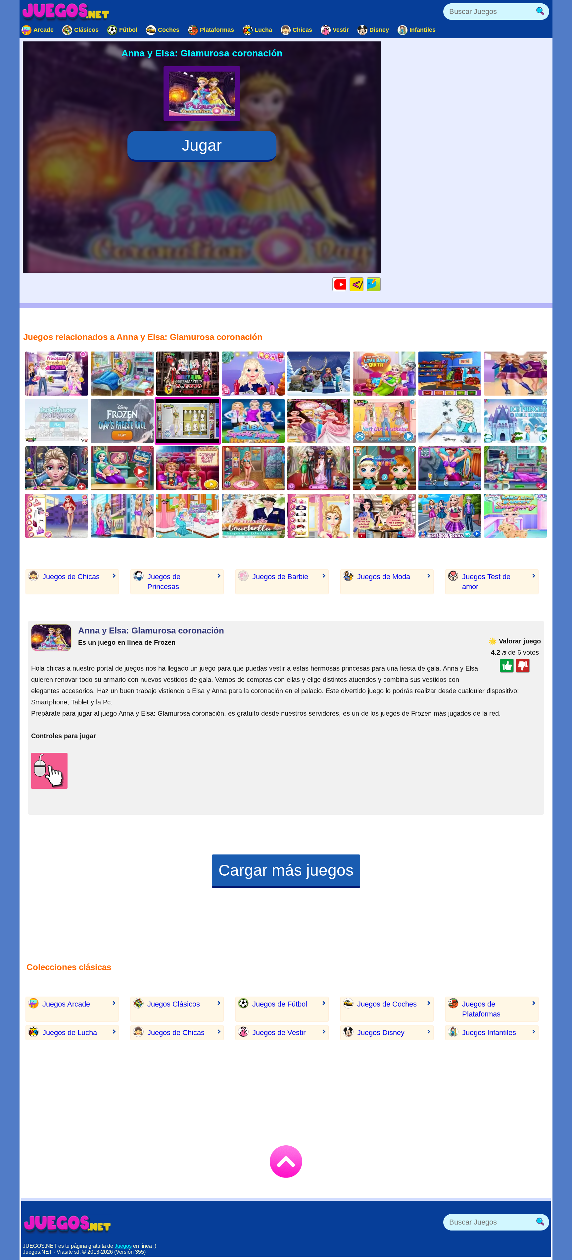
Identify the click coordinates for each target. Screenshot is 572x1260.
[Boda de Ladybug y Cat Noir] (318, 468)
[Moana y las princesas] (318, 421)
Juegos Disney (381, 1032)
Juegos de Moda (383, 577)
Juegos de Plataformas (481, 1009)
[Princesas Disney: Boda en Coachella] (253, 516)
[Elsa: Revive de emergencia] (515, 468)
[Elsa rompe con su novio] (56, 374)
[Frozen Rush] (318, 374)
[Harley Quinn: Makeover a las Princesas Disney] (187, 374)
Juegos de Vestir (279, 1032)
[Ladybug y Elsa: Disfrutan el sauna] (449, 468)
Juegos (123, 1246)
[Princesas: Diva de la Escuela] (56, 516)
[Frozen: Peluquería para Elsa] (253, 374)
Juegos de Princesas (163, 582)
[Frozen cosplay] (449, 374)
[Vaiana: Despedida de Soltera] (384, 516)
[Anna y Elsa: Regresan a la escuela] (515, 374)
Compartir (380, 284)
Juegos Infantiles (489, 1032)
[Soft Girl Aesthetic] (384, 421)
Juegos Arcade (66, 1004)
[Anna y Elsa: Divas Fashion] (122, 516)
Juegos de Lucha (69, 1032)
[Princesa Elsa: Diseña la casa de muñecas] (56, 421)
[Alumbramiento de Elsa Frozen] (187, 516)
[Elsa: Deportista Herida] (253, 421)
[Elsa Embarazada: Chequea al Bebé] (122, 468)
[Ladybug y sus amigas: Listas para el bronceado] (253, 468)
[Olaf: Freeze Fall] (122, 421)
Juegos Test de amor (486, 582)
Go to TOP (286, 1161)
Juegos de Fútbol (279, 1004)
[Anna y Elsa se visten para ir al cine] (187, 468)
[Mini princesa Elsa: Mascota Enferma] (515, 516)
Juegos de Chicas (71, 577)
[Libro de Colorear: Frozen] (449, 421)
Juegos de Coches (387, 1004)
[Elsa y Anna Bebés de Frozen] (384, 468)
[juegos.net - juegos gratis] (67, 1224)
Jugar (202, 145)
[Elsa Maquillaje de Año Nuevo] (56, 468)
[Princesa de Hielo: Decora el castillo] (515, 421)
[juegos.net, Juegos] (66, 12)
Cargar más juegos (286, 870)
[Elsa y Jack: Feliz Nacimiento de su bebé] (384, 374)
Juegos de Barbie (280, 577)
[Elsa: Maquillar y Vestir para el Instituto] (449, 516)
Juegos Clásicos (173, 1004)
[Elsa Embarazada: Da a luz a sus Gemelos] (122, 374)
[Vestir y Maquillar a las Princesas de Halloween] (318, 516)
